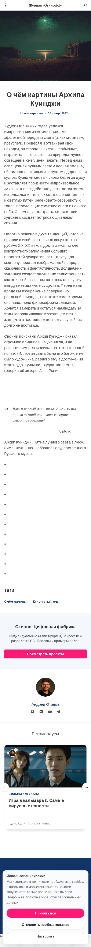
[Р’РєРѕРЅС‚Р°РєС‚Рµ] (41, 712)
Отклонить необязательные (45, 924)
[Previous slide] (4, 787)
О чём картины (31, 113)
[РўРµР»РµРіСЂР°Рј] (58, 712)
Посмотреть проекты (45, 654)
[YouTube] (50, 712)
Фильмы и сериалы (24, 794)
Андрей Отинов (45, 704)
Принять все (45, 913)
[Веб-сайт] (32, 712)
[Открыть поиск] (85, 5)
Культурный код (45, 601)
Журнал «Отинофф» (45, 5)
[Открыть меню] (5, 5)
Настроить (45, 936)
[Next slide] (86, 787)
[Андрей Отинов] (45, 687)
